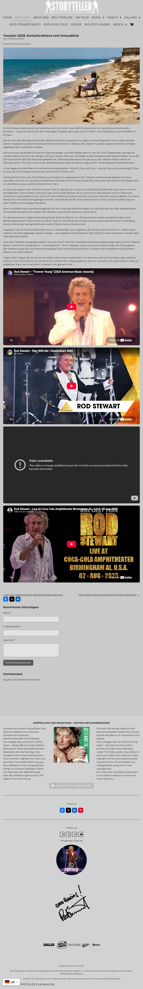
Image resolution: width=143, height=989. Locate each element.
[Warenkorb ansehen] (131, 24)
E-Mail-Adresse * (12, 626)
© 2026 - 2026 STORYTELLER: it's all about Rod (28, 984)
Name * (7, 613)
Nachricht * (9, 640)
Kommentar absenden (18, 662)
